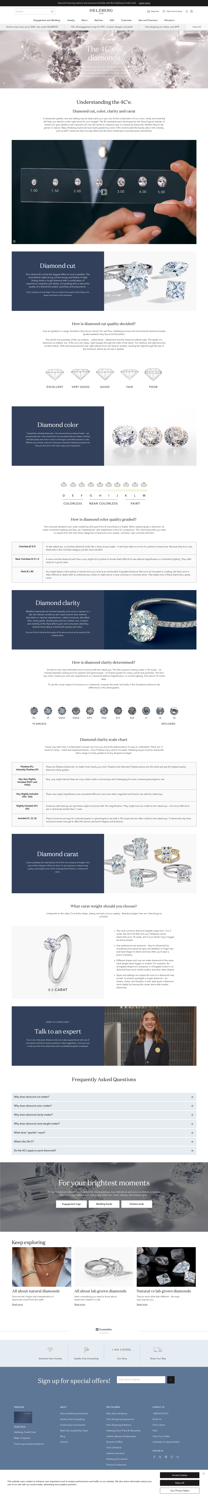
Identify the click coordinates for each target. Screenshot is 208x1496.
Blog (62, 1436)
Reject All (179, 1483)
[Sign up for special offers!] (171, 1380)
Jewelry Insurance (115, 1453)
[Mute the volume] (14, 241)
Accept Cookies (179, 1475)
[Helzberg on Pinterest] (166, 1457)
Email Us (157, 1419)
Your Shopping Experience (120, 1419)
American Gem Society (50, 1359)
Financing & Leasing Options (29, 1444)
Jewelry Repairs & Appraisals (121, 1436)
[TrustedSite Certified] (104, 1331)
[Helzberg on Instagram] (172, 1457)
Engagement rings (71, 1204)
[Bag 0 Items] (191, 11)
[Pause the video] (4, 83)
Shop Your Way (158, 1359)
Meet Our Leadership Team (74, 1431)
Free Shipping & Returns (118, 1425)
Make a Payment (22, 1438)
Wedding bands (104, 1204)
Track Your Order (161, 1436)
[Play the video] (104, 192)
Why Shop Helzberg (116, 1414)
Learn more (144, 3)
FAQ (155, 1431)
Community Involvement (72, 1425)
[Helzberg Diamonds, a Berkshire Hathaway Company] (101, 11)
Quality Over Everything (86, 1359)
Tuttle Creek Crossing (174, 11)
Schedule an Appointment (166, 1442)
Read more (17, 1304)
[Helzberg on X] (160, 1457)
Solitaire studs (136, 1204)
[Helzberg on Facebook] (154, 1457)
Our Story (122, 1359)
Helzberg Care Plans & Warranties (123, 1431)
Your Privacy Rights (179, 1490)
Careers (64, 1442)
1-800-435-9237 (161, 1414)
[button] (155, 11)
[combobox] (35, 11)
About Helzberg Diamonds (74, 1414)
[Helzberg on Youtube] (177, 1457)
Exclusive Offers (114, 1442)
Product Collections (116, 1465)
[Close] (204, 1473)
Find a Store (159, 1425)
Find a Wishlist (113, 1448)
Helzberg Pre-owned (116, 1459)
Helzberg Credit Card (25, 1432)
